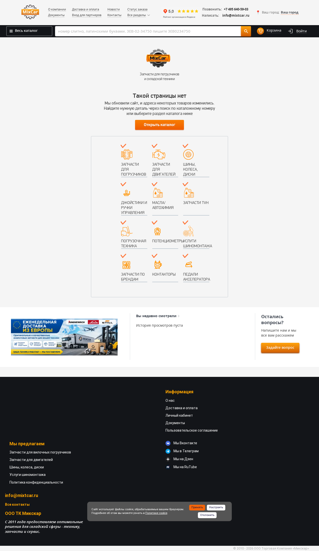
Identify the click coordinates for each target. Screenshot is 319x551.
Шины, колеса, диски (190, 169)
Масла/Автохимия (162, 205)
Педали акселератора (196, 277)
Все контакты (17, 504)
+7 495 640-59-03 (236, 9)
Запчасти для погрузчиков (133, 169)
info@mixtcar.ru (235, 15)
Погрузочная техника (133, 243)
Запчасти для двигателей (163, 169)
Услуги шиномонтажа (196, 243)
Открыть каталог (159, 125)
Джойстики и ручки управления (134, 207)
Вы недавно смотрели (156, 316)
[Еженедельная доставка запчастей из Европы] (64, 337)
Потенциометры (165, 241)
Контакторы (164, 274)
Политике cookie (156, 513)
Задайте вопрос (280, 347)
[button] (277, 12)
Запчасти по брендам (133, 277)
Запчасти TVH (196, 202)
